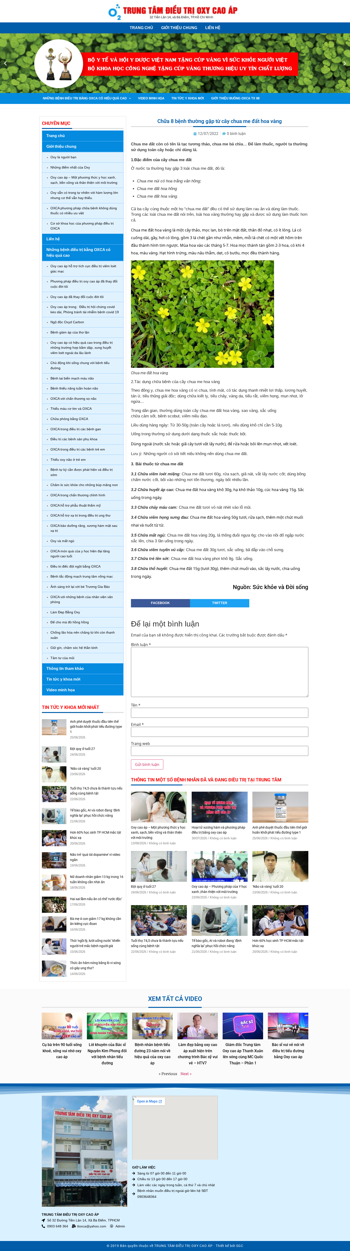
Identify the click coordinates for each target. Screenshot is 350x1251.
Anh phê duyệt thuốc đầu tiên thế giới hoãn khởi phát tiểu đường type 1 (96, 727)
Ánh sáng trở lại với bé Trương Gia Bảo (80, 587)
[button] (5, 63)
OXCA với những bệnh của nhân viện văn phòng (81, 599)
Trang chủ (141, 28)
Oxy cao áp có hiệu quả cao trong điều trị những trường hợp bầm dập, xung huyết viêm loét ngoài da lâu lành (81, 348)
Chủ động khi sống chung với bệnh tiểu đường (80, 365)
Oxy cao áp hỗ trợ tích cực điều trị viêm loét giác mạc (83, 268)
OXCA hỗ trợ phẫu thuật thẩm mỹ (75, 505)
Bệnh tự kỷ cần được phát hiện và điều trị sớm (81, 472)
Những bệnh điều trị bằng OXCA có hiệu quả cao (85, 98)
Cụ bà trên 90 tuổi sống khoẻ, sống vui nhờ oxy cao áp (62, 1050)
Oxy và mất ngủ (62, 541)
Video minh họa (151, 98)
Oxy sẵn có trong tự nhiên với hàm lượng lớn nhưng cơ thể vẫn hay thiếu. (84, 195)
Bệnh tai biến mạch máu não (72, 378)
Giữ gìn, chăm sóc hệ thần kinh (74, 648)
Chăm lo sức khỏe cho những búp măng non (84, 485)
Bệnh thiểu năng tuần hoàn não (74, 388)
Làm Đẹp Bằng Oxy (65, 612)
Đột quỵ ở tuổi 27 (82, 749)
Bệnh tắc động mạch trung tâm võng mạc (81, 576)
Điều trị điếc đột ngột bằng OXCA (75, 566)
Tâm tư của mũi (62, 658)
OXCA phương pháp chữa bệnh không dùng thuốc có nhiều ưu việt (83, 210)
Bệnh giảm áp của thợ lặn (69, 332)
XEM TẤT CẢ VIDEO (175, 998)
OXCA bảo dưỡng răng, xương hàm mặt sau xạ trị (83, 528)
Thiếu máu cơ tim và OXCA (71, 408)
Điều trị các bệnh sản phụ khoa (73, 439)
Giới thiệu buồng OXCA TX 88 (235, 98)
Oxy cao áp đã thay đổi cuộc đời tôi (77, 297)
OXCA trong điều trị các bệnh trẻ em (77, 449)
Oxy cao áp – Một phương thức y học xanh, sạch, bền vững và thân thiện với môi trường (83, 180)
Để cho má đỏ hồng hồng (69, 622)
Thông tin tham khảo (65, 669)
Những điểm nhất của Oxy (70, 167)
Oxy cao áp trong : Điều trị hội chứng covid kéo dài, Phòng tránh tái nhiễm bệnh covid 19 (84, 309)
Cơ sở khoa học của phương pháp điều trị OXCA (82, 226)
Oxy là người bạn (63, 157)
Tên (135, 705)
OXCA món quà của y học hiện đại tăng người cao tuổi (80, 553)
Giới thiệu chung (179, 28)
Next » (185, 1073)
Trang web (140, 743)
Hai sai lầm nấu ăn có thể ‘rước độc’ (96, 899)
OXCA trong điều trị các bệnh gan (75, 429)
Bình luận (141, 644)
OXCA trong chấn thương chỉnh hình (77, 495)
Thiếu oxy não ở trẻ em (68, 459)
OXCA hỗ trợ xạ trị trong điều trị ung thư (80, 515)
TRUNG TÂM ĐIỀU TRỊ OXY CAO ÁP (183, 1246)
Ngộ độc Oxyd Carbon (67, 322)
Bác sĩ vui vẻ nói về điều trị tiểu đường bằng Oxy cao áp (288, 1050)
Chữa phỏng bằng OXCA (69, 419)
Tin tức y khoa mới (187, 98)
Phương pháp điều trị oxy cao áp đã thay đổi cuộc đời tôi (83, 283)
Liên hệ (212, 28)
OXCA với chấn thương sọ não (73, 398)
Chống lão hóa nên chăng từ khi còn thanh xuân (82, 635)
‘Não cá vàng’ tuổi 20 (85, 769)
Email (137, 724)
